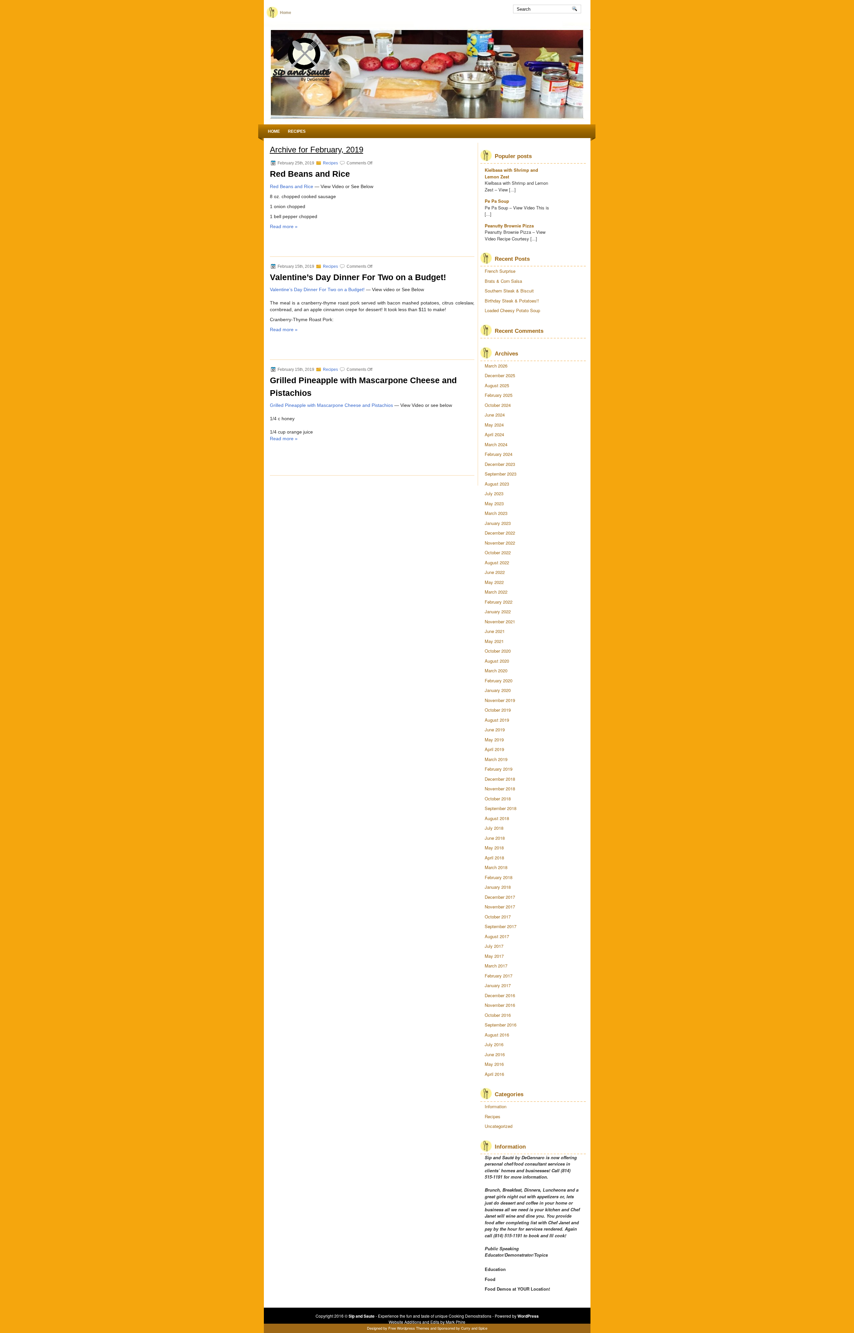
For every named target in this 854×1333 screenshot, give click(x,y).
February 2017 (498, 975)
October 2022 (498, 552)
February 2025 (498, 395)
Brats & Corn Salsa (503, 281)
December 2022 (500, 533)
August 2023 (497, 484)
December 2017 (500, 897)
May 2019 (494, 739)
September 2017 (500, 926)
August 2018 (497, 818)
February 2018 (498, 877)
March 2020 (496, 670)
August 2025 (497, 385)
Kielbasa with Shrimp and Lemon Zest (511, 173)
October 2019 (498, 710)
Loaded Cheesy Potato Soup (512, 310)
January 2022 (498, 611)
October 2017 (498, 916)
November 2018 (500, 788)
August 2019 (497, 720)
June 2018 (495, 838)
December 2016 (500, 995)
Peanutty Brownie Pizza (509, 225)
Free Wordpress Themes (408, 1328)
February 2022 (498, 602)
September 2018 (500, 808)
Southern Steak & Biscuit (509, 290)
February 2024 (498, 454)
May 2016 (494, 1064)
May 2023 (494, 503)
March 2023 (496, 513)
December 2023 (500, 464)
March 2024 (496, 444)
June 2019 (495, 729)
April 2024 (494, 434)
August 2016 (497, 1035)
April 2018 (494, 857)
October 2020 (498, 651)
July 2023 (494, 493)
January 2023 (498, 523)
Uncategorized (498, 1126)
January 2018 (498, 887)
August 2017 (497, 936)
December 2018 (500, 779)
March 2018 (496, 867)
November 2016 (500, 1005)
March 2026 (496, 366)
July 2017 (494, 946)
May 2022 (494, 582)
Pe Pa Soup (497, 201)
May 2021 (494, 641)
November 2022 (500, 543)
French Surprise (500, 271)
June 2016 (495, 1054)
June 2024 (495, 415)
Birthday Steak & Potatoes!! (512, 300)
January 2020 (498, 690)
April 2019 (494, 749)
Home (285, 12)
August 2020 (497, 661)
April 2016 (494, 1074)
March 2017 (496, 965)
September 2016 (500, 1025)
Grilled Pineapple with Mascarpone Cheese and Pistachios (331, 405)
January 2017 (498, 985)
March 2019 (496, 759)
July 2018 (494, 828)
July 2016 (494, 1044)
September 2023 (500, 474)
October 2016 (498, 1015)
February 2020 (498, 680)
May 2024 (494, 425)
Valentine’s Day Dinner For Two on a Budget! (358, 277)
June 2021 (495, 631)
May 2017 (494, 956)
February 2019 (498, 769)
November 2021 (500, 621)
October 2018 (498, 798)
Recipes (297, 131)
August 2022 (497, 562)
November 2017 (500, 906)
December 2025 (500, 375)
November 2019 (500, 700)
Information (495, 1106)
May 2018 (494, 847)
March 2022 (496, 592)
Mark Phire (455, 1322)
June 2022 (495, 572)
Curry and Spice (474, 1328)
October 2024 (498, 405)
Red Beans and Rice (310, 173)
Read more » (284, 226)
